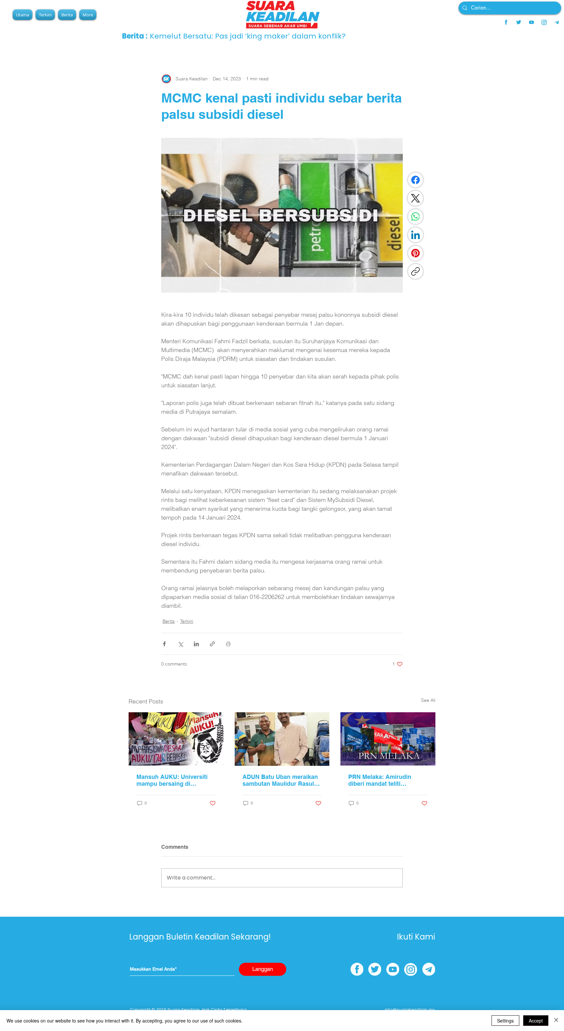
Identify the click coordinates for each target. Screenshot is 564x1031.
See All (428, 700)
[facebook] (506, 22)
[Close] (556, 1020)
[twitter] (519, 22)
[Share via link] (212, 644)
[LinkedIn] (415, 234)
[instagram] (544, 22)
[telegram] (557, 22)
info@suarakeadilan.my (410, 1009)
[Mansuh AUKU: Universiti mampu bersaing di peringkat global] (176, 738)
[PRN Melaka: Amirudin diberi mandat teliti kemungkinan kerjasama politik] (387, 738)
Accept (536, 1020)
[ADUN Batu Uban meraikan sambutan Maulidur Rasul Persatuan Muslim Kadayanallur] (282, 739)
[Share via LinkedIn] (196, 644)
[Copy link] (415, 271)
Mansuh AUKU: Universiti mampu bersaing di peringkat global (172, 780)
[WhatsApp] (415, 216)
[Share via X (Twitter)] (180, 644)
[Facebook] (415, 179)
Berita (169, 621)
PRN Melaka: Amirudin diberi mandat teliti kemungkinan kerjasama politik (382, 780)
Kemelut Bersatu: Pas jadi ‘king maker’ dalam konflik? (248, 36)
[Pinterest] (415, 253)
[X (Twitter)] (415, 198)
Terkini (186, 621)
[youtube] (531, 22)
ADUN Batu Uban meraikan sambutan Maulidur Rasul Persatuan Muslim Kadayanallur (280, 780)
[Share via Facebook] (164, 644)
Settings (505, 1020)
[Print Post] (228, 644)
